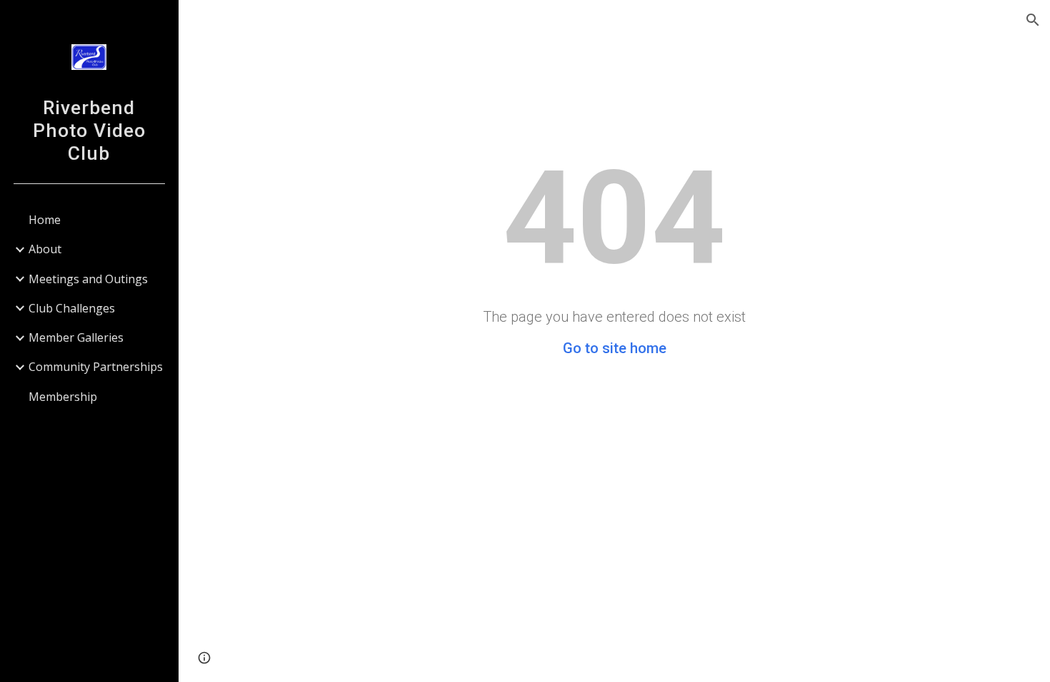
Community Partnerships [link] (96, 367)
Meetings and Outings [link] (88, 279)
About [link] (45, 249)
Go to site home (614, 348)
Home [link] (45, 220)
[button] (1033, 20)
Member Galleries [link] (76, 337)
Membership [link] (63, 396)
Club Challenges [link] (72, 308)
